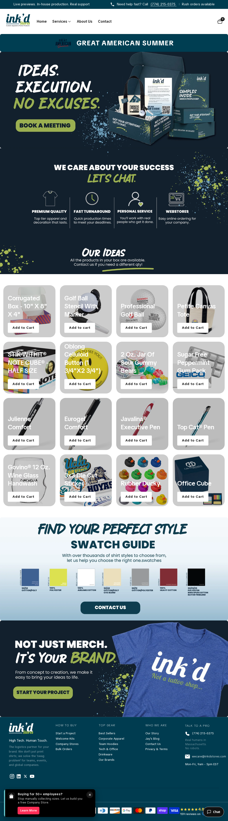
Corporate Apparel (111, 739)
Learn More (28, 810)
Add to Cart (23, 327)
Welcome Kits (65, 739)
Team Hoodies (108, 744)
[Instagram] (32, 776)
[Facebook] (12, 776)
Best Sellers (107, 733)
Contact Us (153, 744)
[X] (19, 776)
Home (42, 21)
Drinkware (105, 754)
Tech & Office (108, 749)
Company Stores (67, 744)
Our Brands (106, 760)
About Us (84, 21)
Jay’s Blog (152, 739)
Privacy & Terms (156, 749)
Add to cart (79, 327)
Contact (105, 21)
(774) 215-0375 (164, 4)
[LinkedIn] (25, 776)
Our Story (152, 733)
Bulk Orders (64, 749)
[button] (59, 21)
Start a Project (65, 733)
